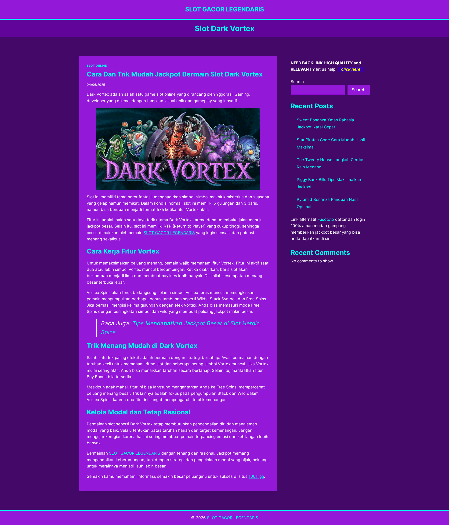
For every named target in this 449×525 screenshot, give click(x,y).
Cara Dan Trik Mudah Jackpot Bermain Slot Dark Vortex (175, 74)
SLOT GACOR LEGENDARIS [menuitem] (169, 232)
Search (297, 81)
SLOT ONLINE (97, 65)
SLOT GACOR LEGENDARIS (134, 453)
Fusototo (326, 219)
